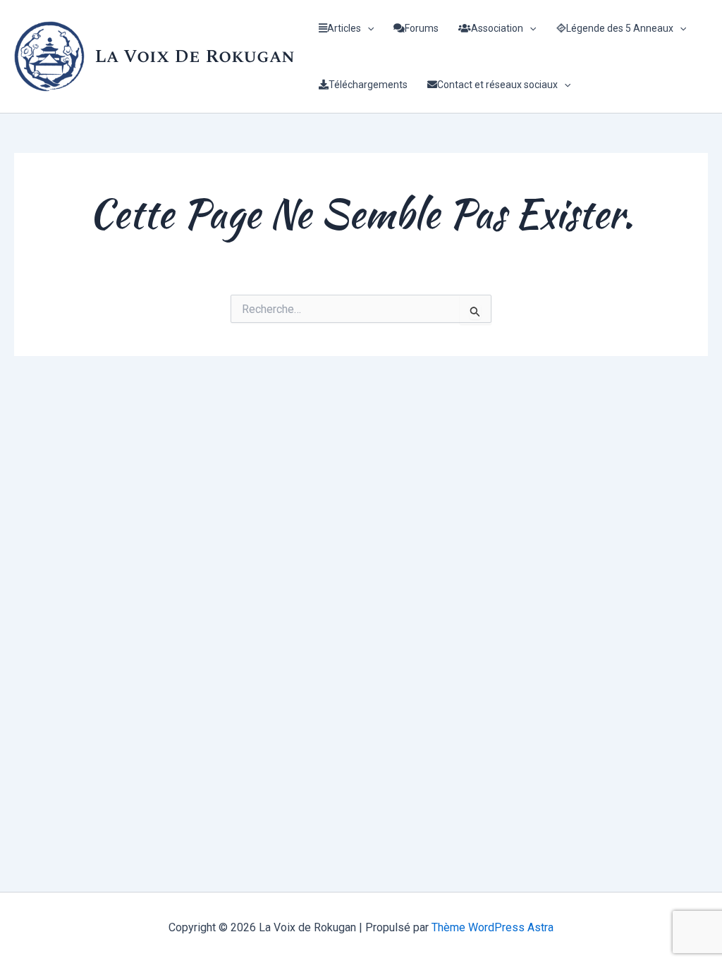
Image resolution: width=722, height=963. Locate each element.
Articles (344, 28)
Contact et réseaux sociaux (497, 84)
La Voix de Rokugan (194, 56)
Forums (422, 28)
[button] (367, 28)
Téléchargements (368, 84)
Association (497, 28)
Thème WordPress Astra (492, 927)
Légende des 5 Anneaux (619, 28)
